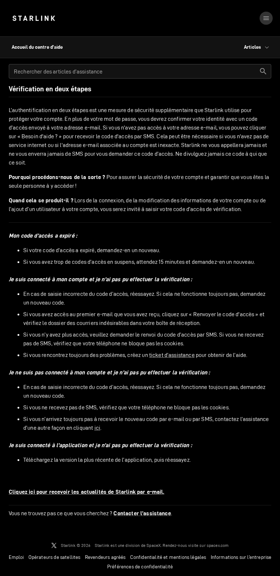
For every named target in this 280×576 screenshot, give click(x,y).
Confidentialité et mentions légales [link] (168, 557)
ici (97, 428)
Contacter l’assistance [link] (142, 513)
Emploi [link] (16, 557)
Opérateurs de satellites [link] (54, 557)
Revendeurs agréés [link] (105, 557)
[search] (263, 71)
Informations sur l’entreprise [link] (241, 557)
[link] (34, 18)
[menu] (266, 18)
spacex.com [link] (218, 545)
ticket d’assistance (172, 355)
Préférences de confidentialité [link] (140, 566)
